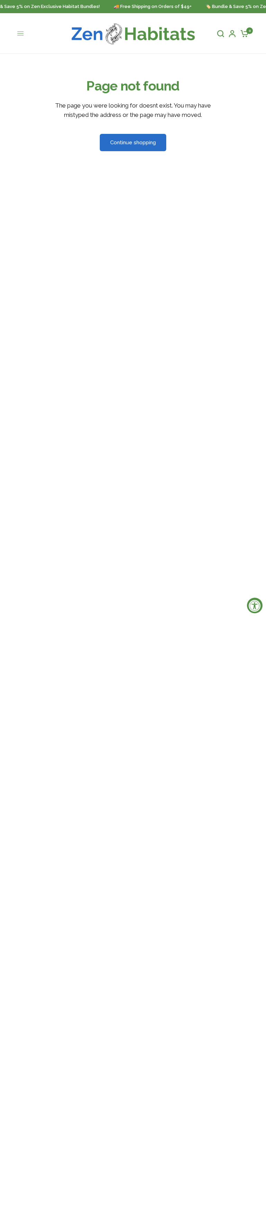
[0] (243, 33)
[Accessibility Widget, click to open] (255, 605)
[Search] (221, 33)
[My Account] (232, 33)
